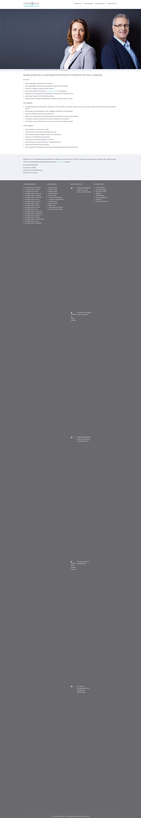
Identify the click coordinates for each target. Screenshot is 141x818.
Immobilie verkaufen (101, 191)
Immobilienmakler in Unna (32, 221)
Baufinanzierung (52, 189)
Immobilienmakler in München (33, 215)
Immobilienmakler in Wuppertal (33, 223)
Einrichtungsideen (53, 193)
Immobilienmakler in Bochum (32, 189)
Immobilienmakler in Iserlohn (32, 207)
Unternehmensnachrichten (55, 209)
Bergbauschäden (52, 191)
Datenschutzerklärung (101, 201)
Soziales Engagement (101, 197)
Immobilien (77, 3)
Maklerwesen (52, 205)
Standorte (98, 193)
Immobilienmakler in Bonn (32, 191)
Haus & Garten (52, 195)
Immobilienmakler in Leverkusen (33, 211)
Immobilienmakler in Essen (32, 199)
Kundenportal (112, 3)
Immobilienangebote (101, 189)
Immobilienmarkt (52, 201)
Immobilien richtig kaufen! (55, 197)
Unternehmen (88, 3)
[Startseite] (31, 4)
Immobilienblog (100, 3)
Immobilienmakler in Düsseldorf (33, 197)
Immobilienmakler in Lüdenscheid (34, 213)
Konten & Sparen (52, 203)
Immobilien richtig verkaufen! (56, 199)
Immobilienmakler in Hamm (32, 205)
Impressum (99, 199)
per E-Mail (60, 162)
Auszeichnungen (52, 187)
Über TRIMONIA (100, 187)
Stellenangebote (100, 195)
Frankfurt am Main (52, 91)
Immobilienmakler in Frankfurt (33, 201)
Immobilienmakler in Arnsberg (33, 187)
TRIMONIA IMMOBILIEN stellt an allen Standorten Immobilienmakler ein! (84, 439)
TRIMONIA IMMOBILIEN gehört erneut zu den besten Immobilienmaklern (84, 190)
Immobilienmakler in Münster (32, 217)
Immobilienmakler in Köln (31, 209)
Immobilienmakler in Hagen (32, 203)
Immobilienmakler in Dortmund (33, 193)
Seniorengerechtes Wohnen (55, 207)
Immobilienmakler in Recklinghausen (34, 219)
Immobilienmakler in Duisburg (33, 195)
